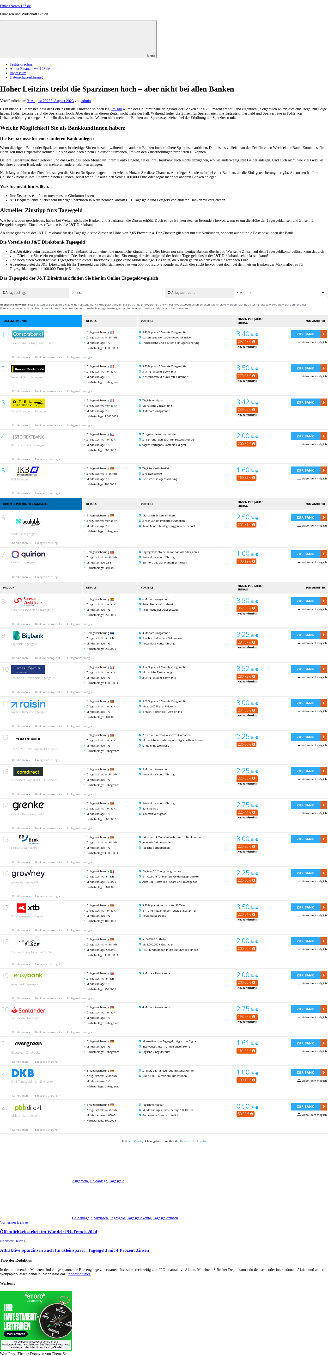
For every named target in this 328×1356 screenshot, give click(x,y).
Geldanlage (98, 1181)
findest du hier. (79, 1274)
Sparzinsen (99, 1218)
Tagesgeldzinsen (165, 1218)
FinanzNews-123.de (15, 6)
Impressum (18, 73)
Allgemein (80, 1181)
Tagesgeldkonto (139, 1218)
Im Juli (116, 109)
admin (86, 101)
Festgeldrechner (22, 64)
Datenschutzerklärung (26, 77)
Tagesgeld (116, 1181)
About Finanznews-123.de (30, 69)
